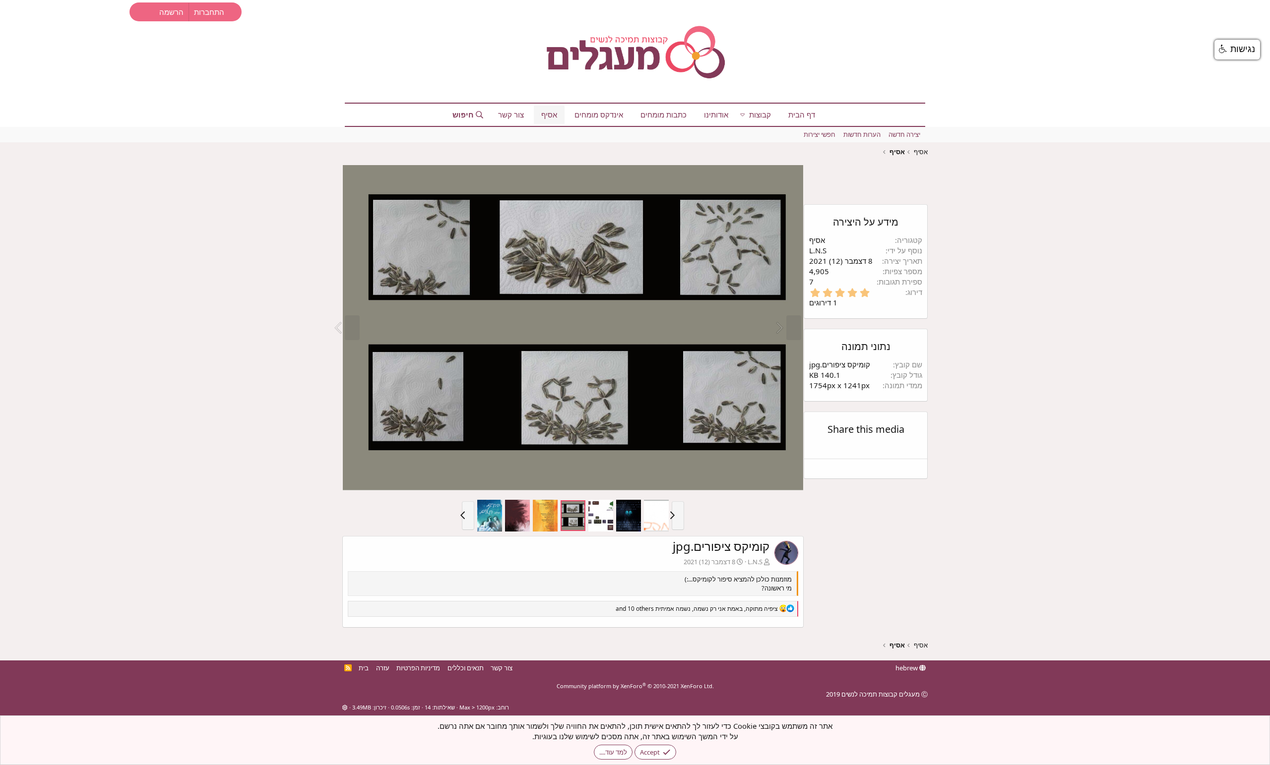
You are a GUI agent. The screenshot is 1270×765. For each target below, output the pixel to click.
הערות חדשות (862, 134)
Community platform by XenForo (635, 686)
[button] (743, 115)
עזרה (382, 667)
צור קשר (511, 114)
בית (364, 667)
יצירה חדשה (904, 134)
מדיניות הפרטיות (418, 667)
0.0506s (400, 707)
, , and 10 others (697, 608)
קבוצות (760, 114)
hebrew (907, 667)
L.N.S (755, 561)
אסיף (549, 114)
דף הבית (801, 114)
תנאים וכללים (465, 667)
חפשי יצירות (819, 134)
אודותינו (716, 114)
